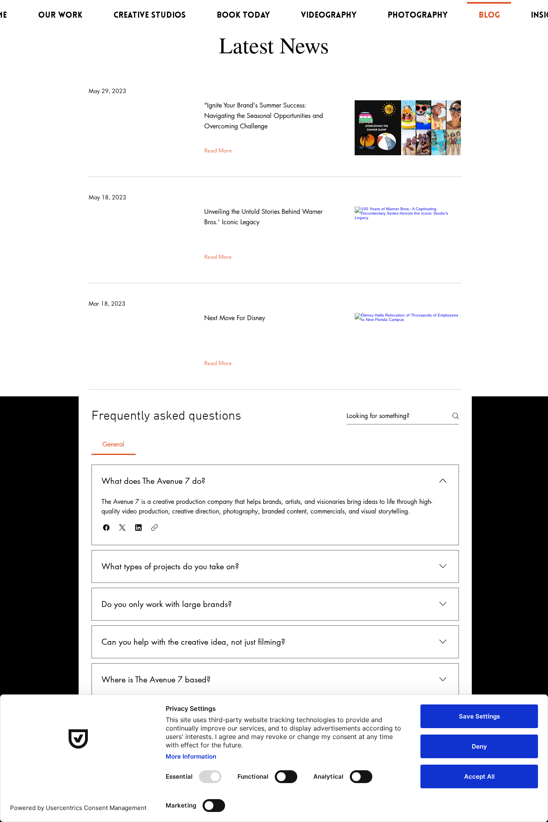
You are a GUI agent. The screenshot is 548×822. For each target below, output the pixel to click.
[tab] (113, 444)
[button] (106, 527)
